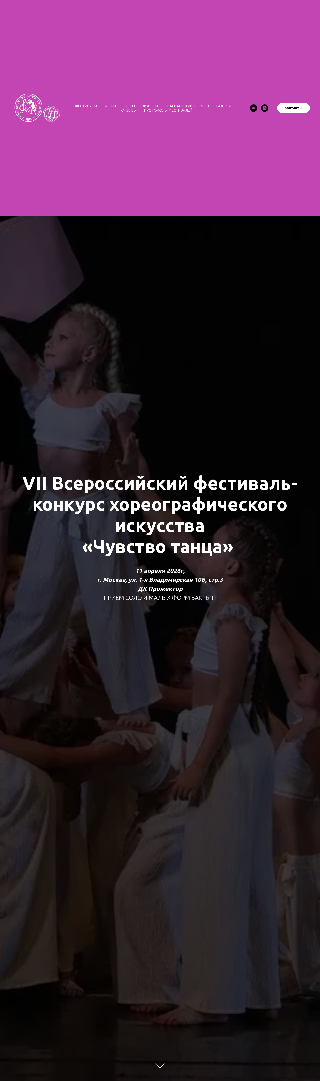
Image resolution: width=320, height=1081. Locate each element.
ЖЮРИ (110, 106)
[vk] (254, 108)
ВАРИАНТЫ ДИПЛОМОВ (188, 106)
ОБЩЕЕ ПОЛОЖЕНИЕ (142, 106)
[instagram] (264, 108)
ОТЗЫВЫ (129, 110)
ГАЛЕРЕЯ (223, 106)
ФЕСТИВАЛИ (86, 106)
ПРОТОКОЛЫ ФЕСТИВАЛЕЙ (168, 110)
